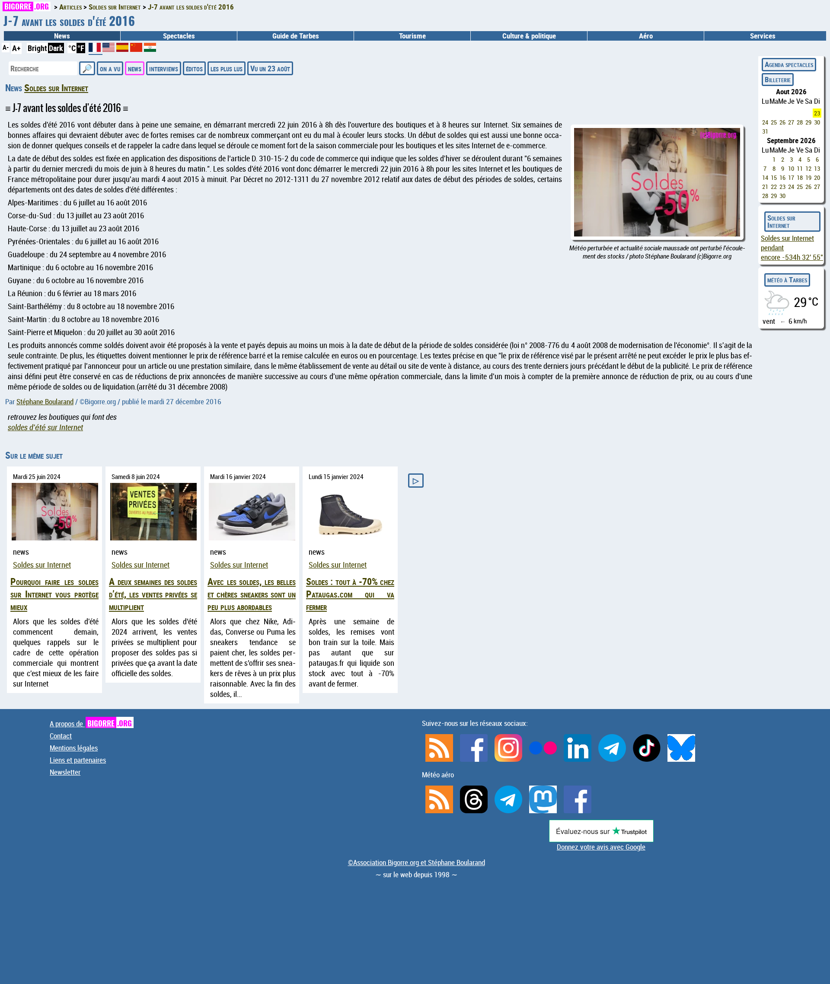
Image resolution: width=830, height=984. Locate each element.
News (62, 36)
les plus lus (227, 68)
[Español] (123, 49)
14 (765, 177)
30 (817, 122)
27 (791, 122)
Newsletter (65, 772)
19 (808, 177)
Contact (61, 736)
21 (765, 186)
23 (817, 113)
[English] (109, 49)
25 (774, 122)
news (134, 68)
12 (808, 168)
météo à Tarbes (787, 279)
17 (791, 177)
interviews (163, 68)
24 (765, 122)
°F (80, 48)
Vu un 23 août (270, 68)
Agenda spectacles (789, 64)
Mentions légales (74, 748)
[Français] (95, 51)
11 (800, 168)
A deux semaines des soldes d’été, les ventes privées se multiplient (153, 594)
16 (782, 177)
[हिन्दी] (150, 49)
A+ (16, 48)
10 (791, 168)
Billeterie (778, 79)
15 (774, 177)
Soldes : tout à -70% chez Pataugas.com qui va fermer (350, 594)
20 (817, 177)
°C (72, 48)
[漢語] (136, 49)
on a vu (110, 68)
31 (765, 131)
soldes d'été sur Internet (45, 427)
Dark (56, 48)
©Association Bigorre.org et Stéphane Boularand (416, 862)
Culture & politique (529, 36)
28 (800, 122)
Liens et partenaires (78, 760)
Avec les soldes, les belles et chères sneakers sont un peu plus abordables (252, 594)
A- (6, 47)
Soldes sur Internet (56, 87)
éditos (194, 68)
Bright (37, 48)
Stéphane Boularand (44, 401)
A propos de (91, 723)
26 (782, 122)
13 (817, 168)
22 (774, 186)
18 (800, 177)
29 (808, 122)
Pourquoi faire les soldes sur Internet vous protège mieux (54, 594)
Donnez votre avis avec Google (601, 847)
